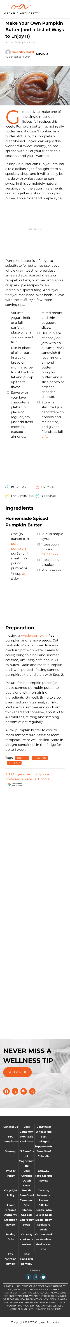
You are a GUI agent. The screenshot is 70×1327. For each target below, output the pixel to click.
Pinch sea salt (52, 570)
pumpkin (40, 758)
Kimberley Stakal (22, 52)
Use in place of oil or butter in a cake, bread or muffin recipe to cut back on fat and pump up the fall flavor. (22, 367)
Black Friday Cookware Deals (43, 1224)
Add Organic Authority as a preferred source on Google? (28, 776)
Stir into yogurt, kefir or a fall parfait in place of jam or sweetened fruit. (22, 327)
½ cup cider (21, 576)
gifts (44, 437)
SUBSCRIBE (17, 1072)
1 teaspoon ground (50, 549)
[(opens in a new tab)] (28, 1277)
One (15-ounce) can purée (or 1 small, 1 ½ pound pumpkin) (20, 551)
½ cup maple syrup (52, 536)
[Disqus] (35, 839)
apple (26, 574)
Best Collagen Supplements (43, 1141)
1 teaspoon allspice (50, 562)
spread (14, 762)
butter (22, 758)
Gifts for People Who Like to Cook (44, 1209)
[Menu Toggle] (65, 9)
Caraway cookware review (26, 1239)
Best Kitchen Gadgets (26, 1209)
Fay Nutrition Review (11, 1258)
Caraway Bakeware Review (43, 1195)
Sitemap (10, 1151)
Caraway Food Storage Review (43, 1175)
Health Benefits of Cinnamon (27, 1195)
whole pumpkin (34, 636)
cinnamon (49, 554)
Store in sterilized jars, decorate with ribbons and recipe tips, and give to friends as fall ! (52, 419)
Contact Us (10, 1126)
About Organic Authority (10, 1209)
